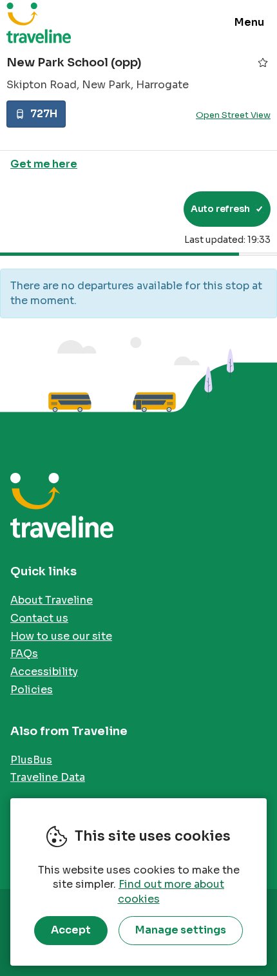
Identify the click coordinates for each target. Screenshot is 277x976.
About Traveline (51, 600)
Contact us (39, 618)
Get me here (43, 164)
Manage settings (180, 930)
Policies (31, 689)
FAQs (24, 653)
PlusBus (31, 760)
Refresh (150, 209)
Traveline (38, 22)
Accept (71, 930)
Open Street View (233, 115)
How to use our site (61, 636)
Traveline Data (47, 777)
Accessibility (44, 671)
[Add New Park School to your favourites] (263, 62)
